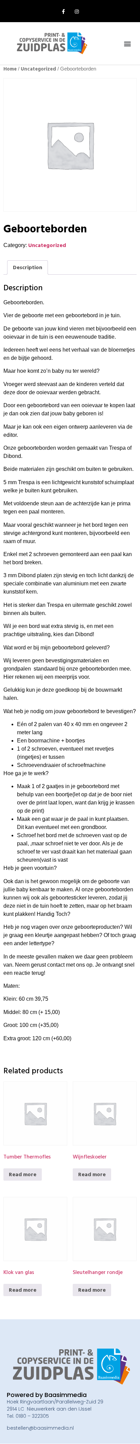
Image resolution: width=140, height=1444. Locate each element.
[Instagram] (76, 11)
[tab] (27, 267)
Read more (22, 1174)
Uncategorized (38, 69)
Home (10, 69)
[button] (127, 43)
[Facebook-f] (63, 11)
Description (27, 267)
